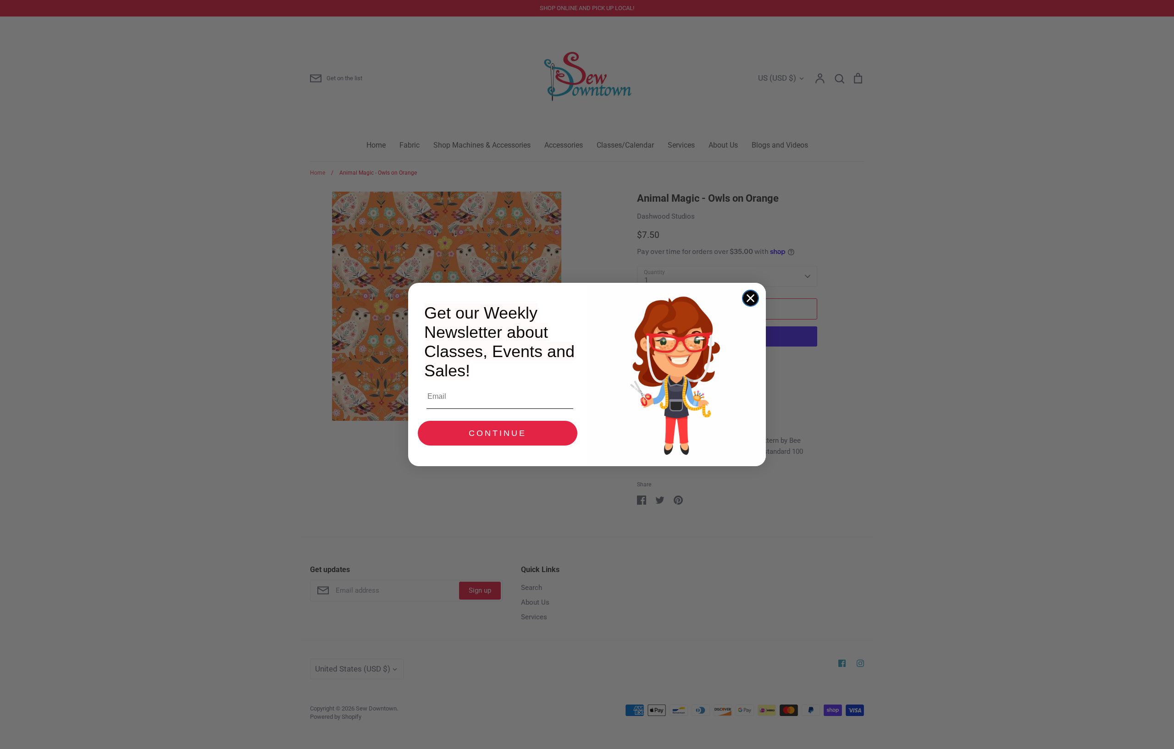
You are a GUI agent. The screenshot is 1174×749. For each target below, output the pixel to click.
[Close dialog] (750, 298)
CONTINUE (497, 433)
